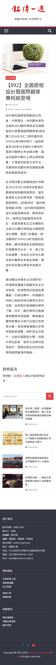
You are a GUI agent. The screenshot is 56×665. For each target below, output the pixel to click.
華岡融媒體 (7, 582)
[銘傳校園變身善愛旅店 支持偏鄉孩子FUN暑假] (12, 463)
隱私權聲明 (7, 617)
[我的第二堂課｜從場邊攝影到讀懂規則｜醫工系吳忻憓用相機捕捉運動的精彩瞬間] (12, 417)
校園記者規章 (9, 621)
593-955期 (10, 78)
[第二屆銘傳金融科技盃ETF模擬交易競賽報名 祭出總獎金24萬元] (12, 441)
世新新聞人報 (9, 578)
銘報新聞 (6, 596)
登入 (22, 376)
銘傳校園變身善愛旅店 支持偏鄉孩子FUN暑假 (37, 459)
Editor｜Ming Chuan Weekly (20, 109)
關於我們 (6, 625)
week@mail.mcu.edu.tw (21, 558)
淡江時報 (6, 586)
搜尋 (50, 396)
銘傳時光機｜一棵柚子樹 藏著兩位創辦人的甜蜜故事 (38, 481)
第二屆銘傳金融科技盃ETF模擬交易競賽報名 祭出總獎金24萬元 (38, 438)
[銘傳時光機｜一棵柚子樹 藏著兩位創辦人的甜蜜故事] (12, 484)
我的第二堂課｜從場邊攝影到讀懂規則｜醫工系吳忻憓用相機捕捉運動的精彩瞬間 (38, 413)
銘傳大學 (6, 593)
